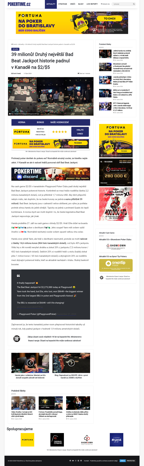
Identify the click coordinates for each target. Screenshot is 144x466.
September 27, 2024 (66, 314)
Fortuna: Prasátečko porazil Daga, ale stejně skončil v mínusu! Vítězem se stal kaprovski (50, 414)
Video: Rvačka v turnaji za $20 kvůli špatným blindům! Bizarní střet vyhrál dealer (22, 414)
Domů (15, 44)
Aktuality (50, 4)
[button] (50, 174)
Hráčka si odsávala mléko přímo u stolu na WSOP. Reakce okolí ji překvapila (77, 414)
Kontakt (86, 461)
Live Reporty (92, 4)
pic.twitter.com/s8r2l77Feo (30, 307)
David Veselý (17, 73)
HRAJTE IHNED (80, 132)
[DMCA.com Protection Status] (127, 462)
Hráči (72, 4)
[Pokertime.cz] (19, 4)
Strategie (62, 4)
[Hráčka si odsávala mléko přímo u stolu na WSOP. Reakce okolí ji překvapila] (78, 403)
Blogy (80, 4)
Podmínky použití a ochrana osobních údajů (104, 461)
